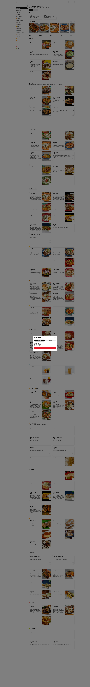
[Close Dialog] (55, 337)
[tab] (39, 340)
